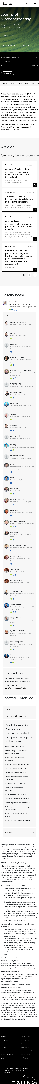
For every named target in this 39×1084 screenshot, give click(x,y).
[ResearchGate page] (12, 310)
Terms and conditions (28, 1051)
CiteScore (6, 61)
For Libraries (25, 1040)
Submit (6, 74)
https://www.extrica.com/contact (16, 688)
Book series (5, 1044)
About (5, 83)
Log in (3, 1058)
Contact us (5, 1051)
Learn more (6, 1072)
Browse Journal (9, 36)
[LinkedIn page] (15, 612)
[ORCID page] (10, 310)
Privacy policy (25, 1054)
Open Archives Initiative (28, 1044)
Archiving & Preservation (16, 716)
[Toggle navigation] (19, 3)
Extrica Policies (26, 1036)
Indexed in (11, 710)
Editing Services (26, 1047)
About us (4, 1047)
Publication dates (11, 832)
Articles (12, 83)
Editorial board (23, 83)
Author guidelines (7, 1054)
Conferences (5, 1040)
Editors (33, 83)
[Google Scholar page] (14, 310)
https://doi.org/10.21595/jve (10, 129)
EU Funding (24, 1058)
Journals (4, 1036)
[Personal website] (16, 310)
